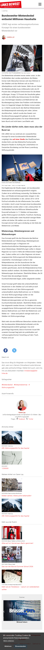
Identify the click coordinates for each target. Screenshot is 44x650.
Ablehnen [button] (8, 646)
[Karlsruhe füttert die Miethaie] (22, 167)
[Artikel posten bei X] (14, 350)
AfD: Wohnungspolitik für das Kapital (15, 448)
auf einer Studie (19, 139)
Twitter (31, 419)
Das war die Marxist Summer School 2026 (17, 566)
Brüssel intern (22, 622)
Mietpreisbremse (21, 385)
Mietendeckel (8, 385)
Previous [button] (4, 612)
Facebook (21, 419)
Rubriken (22, 597)
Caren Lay (22, 412)
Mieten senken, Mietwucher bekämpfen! (16, 496)
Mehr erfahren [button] (8, 641)
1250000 (5, 468)
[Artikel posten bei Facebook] (5, 350)
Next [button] (40, 612)
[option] (22, 612)
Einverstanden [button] (20, 646)
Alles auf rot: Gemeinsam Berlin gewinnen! (17, 543)
